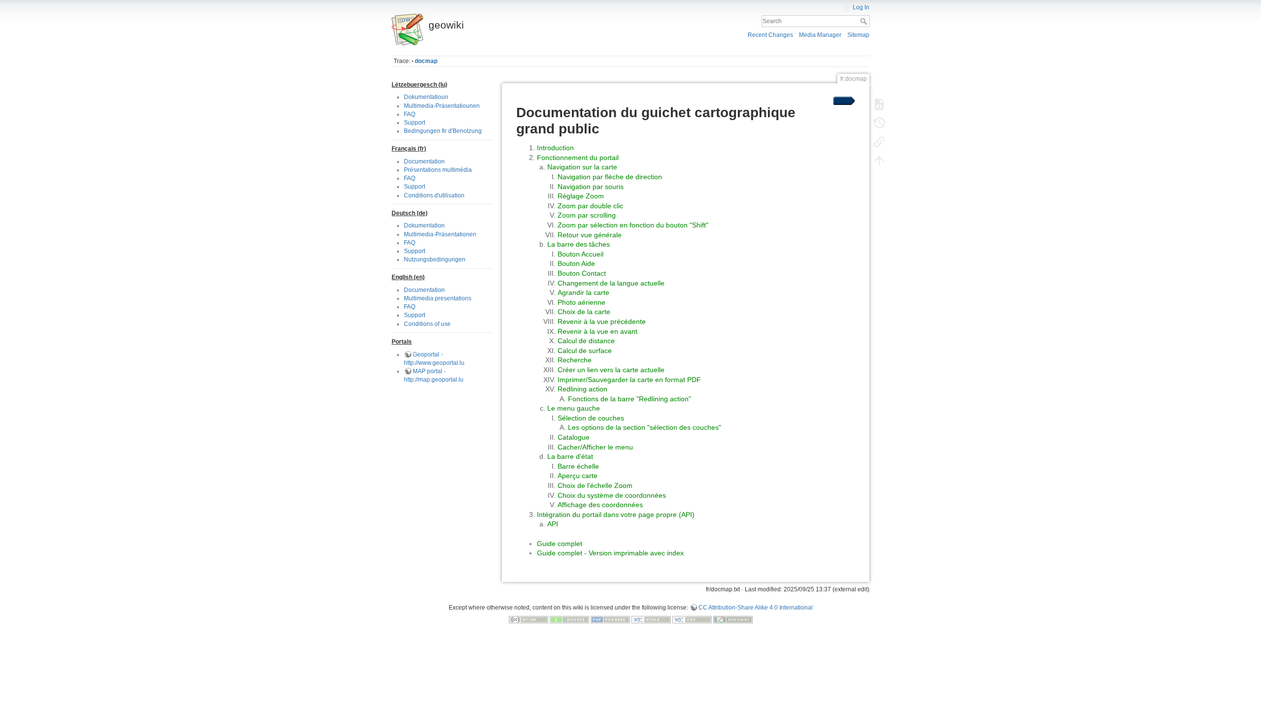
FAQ (409, 114)
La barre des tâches (578, 244)
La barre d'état (570, 456)
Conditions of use (427, 324)
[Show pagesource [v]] (879, 104)
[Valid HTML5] (651, 618)
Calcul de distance (586, 341)
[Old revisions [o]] (879, 123)
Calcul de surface (585, 350)
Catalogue (574, 437)
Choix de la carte (584, 312)
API (552, 524)
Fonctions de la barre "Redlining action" (629, 399)
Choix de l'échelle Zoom (595, 485)
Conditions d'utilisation (434, 195)
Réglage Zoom (581, 196)
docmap (426, 61)
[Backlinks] (879, 141)
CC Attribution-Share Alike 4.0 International (755, 607)
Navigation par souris (591, 187)
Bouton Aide (576, 263)
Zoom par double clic (590, 206)
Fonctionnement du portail (578, 157)
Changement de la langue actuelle (611, 283)
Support (414, 122)
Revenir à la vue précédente (602, 321)
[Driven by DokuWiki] (733, 618)
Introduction (555, 148)
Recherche (575, 360)
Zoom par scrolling (587, 215)
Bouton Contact (582, 273)
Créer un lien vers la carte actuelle (611, 370)
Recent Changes (770, 35)
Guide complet (559, 544)
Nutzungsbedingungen (434, 259)
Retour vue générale (590, 235)
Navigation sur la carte (582, 167)
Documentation (424, 161)
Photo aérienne (581, 302)
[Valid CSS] (692, 618)
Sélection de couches (591, 418)
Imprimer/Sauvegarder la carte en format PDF (629, 380)
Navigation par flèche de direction (610, 177)
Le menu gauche (573, 408)
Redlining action (582, 389)
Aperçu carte (577, 476)
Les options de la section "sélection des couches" (644, 427)
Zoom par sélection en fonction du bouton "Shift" (633, 225)
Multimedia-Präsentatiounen (442, 105)
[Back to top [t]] (879, 160)
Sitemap (858, 35)
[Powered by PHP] (610, 618)
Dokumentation (424, 225)
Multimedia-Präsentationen (440, 234)
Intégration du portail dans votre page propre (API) (616, 514)
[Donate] (569, 618)
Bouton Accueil (580, 254)
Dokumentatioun (426, 97)
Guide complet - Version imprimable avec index (610, 553)
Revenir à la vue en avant (597, 331)
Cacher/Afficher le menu (595, 447)
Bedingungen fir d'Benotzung (443, 131)
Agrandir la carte (583, 292)
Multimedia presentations (437, 298)
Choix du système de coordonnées (612, 495)
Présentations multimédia (438, 169)
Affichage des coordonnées (600, 505)
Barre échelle (578, 466)
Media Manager (820, 35)
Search (864, 21)
